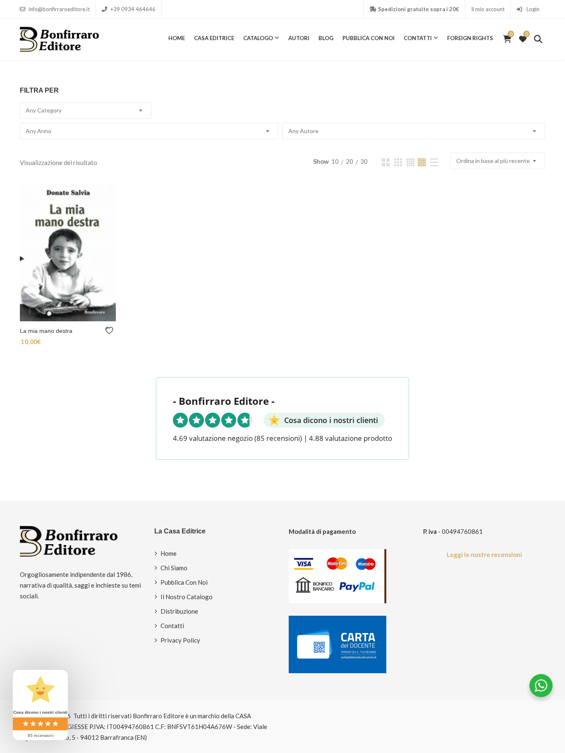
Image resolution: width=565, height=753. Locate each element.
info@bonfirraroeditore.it (59, 9)
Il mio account (488, 9)
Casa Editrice (214, 38)
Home (176, 38)
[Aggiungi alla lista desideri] (110, 330)
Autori (298, 38)
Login (532, 9)
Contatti (418, 38)
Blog (325, 38)
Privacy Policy (180, 640)
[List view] (434, 162)
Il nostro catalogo (186, 596)
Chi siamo (173, 567)
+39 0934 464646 (133, 9)
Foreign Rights (470, 38)
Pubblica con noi (368, 38)
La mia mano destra (46, 330)
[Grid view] (386, 162)
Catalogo (258, 38)
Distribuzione (179, 611)
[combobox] (85, 110)
